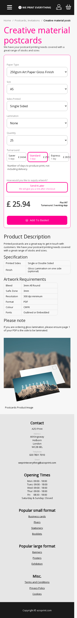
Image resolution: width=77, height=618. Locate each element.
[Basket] (68, 7)
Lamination (13, 116)
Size (9, 82)
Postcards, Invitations (27, 20)
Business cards (37, 516)
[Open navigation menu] (9, 7)
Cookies (37, 594)
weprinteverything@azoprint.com (37, 462)
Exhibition (37, 563)
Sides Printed (14, 99)
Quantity (11, 133)
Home (7, 20)
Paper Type (13, 64)
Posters (37, 558)
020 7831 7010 (37, 454)
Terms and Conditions (37, 582)
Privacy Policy (37, 588)
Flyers (37, 522)
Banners (37, 552)
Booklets (37, 533)
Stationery (37, 528)
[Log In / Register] (59, 7)
